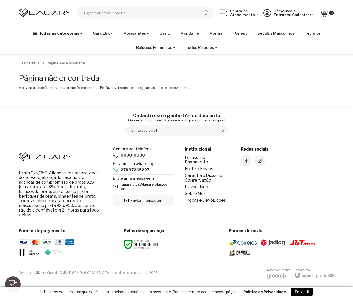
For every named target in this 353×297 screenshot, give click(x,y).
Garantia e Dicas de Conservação (203, 178)
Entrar (280, 15)
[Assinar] (223, 130)
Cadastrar (301, 15)
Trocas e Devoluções (205, 200)
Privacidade (196, 186)
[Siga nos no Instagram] (259, 160)
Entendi (302, 292)
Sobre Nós (195, 193)
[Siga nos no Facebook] (246, 160)
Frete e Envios (199, 168)
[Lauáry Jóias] (45, 13)
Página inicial (29, 63)
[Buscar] (206, 13)
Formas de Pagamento (196, 160)
